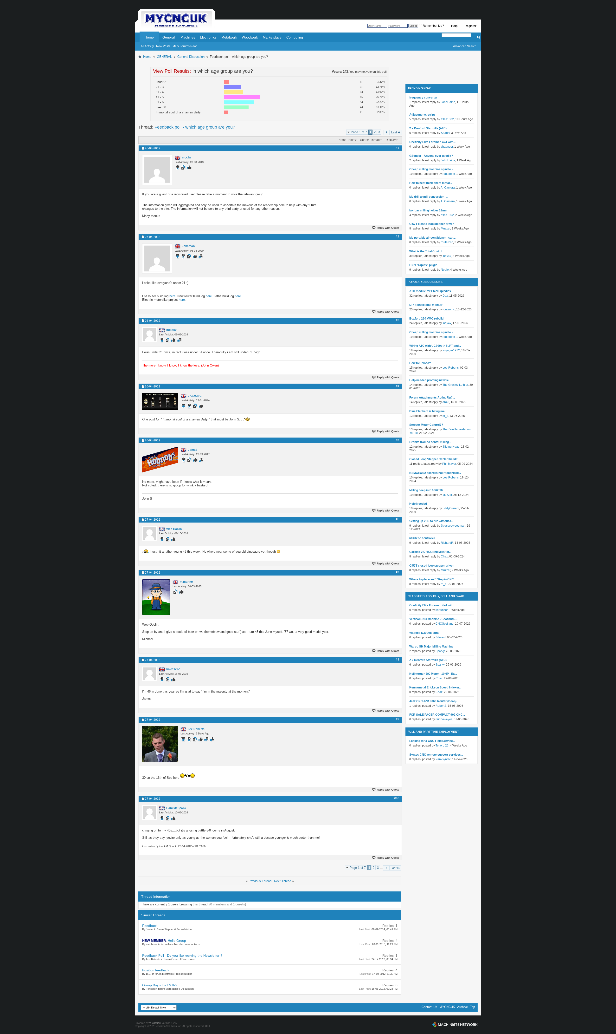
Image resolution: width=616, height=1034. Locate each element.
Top (472, 1007)
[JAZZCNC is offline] (160, 401)
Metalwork (229, 37)
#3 (397, 320)
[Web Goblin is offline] (149, 533)
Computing (294, 37)
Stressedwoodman (453, 525)
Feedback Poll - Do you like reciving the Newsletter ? (182, 955)
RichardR (447, 542)
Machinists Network (455, 1024)
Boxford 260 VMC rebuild (426, 318)
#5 (397, 440)
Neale (445, 269)
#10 (396, 798)
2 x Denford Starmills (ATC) (428, 128)
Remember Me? (433, 25)
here (172, 296)
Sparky (445, 133)
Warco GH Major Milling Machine (431, 646)
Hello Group (177, 940)
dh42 (446, 402)
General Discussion (191, 57)
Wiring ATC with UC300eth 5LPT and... (435, 345)
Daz (445, 295)
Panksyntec (443, 759)
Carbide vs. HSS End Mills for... (430, 552)
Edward (441, 637)
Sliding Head (451, 446)
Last (394, 132)
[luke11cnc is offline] (149, 674)
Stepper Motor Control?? (426, 424)
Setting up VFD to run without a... (431, 521)
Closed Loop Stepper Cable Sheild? (433, 459)
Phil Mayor (449, 463)
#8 (397, 659)
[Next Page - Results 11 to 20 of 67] (387, 132)
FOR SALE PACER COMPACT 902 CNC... (437, 714)
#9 (397, 719)
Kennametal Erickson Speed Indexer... (435, 687)
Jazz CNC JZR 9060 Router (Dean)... (434, 701)
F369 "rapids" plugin (423, 265)
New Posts (163, 46)
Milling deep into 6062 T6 (426, 490)
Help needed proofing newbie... (430, 380)
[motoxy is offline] (149, 334)
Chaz (444, 556)
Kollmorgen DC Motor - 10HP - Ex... (433, 673)
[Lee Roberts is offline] (160, 744)
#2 (397, 236)
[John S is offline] (160, 459)
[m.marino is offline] (156, 597)
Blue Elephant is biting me (427, 411)
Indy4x (447, 256)
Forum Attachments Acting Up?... (432, 397)
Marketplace (272, 37)
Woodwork (250, 37)
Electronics (208, 37)
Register (470, 26)
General (168, 37)
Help (454, 26)
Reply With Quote (388, 227)
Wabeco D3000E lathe (424, 633)
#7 (397, 572)
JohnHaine (448, 102)
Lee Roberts (451, 367)
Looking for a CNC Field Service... (432, 741)
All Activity (147, 46)
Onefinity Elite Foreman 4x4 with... (432, 142)
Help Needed (418, 503)
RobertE (441, 705)
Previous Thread (260, 881)
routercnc (449, 174)
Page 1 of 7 (359, 132)
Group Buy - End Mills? (159, 985)
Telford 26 (442, 745)
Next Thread (282, 881)
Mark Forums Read (185, 46)
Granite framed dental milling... (430, 442)
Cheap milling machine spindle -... (432, 169)
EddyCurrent (451, 508)
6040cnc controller (422, 538)
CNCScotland (445, 623)
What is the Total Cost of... (426, 251)
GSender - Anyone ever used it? (431, 155)
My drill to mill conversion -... (428, 196)
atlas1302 (447, 119)
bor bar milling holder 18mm (428, 210)
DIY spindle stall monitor (426, 305)
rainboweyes (444, 719)
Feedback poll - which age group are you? (194, 127)
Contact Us (429, 1007)
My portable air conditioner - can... (432, 237)
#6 (397, 519)
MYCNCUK (447, 1007)
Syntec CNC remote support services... (436, 754)
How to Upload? (420, 363)
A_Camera (448, 187)
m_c (445, 416)
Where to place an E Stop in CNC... (432, 579)
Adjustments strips (422, 114)
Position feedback (155, 970)
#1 (397, 148)
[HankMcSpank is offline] (149, 812)
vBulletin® (155, 1022)
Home (149, 37)
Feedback (149, 926)
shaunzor (447, 146)
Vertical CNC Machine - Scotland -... (433, 619)
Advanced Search (464, 46)
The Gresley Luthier (455, 384)
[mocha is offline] (157, 170)
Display (391, 140)
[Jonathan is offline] (157, 258)
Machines (187, 37)
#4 (397, 386)
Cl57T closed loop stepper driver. (431, 224)
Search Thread (370, 140)
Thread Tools (345, 140)
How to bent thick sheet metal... (430, 183)
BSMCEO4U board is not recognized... (435, 473)
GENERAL (164, 57)
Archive (462, 1007)
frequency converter (423, 97)
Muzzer (445, 228)
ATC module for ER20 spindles (430, 291)
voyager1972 (451, 350)
